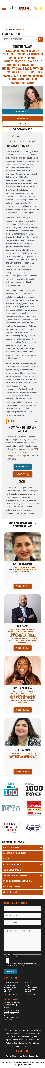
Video (22, 124)
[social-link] (17, 1051)
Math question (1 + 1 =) (13, 957)
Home (5, 29)
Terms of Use (11, 1056)
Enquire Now (22, 111)
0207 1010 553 (12, 995)
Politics (11, 29)
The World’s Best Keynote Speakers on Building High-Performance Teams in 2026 (12, 1005)
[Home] (20, 8)
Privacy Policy (22, 1056)
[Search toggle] (36, 8)
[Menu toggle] (4, 8)
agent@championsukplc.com (18, 456)
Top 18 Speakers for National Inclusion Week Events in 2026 (11, 1017)
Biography (22, 118)
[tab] (22, 118)
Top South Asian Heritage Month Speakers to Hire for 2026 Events (12, 1011)
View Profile (22, 586)
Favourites (41, 8)
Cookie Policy (34, 1056)
